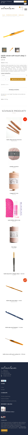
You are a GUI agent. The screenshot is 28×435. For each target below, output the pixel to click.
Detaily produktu (14, 89)
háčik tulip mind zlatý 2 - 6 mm (14, 300)
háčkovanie (21, 15)
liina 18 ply (14, 247)
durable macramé (14, 166)
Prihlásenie (9, 1)
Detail (14, 137)
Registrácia (3, 1)
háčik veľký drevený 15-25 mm (14, 139)
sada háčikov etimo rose (14, 220)
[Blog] (25, 4)
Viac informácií (22, 427)
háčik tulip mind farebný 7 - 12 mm (14, 327)
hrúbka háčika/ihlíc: (5, 73)
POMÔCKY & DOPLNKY (11, 15)
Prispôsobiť (4, 432)
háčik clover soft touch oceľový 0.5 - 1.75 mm (14, 354)
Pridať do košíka (18, 79)
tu (5, 95)
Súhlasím (4, 430)
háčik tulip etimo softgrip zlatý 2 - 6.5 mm (14, 273)
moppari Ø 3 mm (14, 193)
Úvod (3, 15)
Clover (7, 84)
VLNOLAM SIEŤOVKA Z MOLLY (7, 411)
